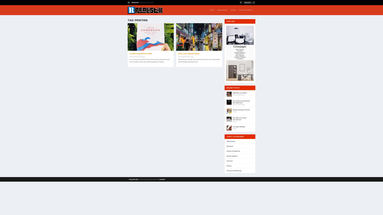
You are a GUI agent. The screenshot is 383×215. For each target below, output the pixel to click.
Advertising (141, 57)
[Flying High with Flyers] (151, 37)
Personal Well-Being (239, 95)
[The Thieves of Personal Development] (229, 102)
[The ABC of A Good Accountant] (229, 119)
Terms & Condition (245, 10)
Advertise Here (222, 10)
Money (235, 111)
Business (230, 146)
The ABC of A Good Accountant (239, 119)
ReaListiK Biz (133, 179)
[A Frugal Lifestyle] (229, 128)
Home (212, 10)
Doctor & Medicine (233, 151)
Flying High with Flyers (141, 54)
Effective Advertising (188, 54)
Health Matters (232, 156)
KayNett (162, 179)
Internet (230, 161)
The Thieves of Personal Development (241, 102)
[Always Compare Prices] (229, 111)
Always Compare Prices (241, 110)
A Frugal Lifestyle (239, 127)
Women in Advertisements (149, 2)
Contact (233, 10)
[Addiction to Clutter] (229, 94)
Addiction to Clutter (240, 93)
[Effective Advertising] (199, 37)
